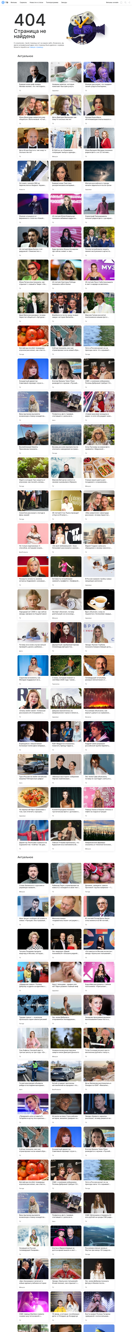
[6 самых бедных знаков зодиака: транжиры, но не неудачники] (33, 967)
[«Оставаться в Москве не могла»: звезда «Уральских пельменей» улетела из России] (99, 1142)
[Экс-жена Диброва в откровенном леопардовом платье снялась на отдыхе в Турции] (66, 1208)
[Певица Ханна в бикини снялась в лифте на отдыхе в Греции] (99, 802)
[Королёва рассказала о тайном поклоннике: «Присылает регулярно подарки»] (99, 1175)
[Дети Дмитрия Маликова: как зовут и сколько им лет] (66, 110)
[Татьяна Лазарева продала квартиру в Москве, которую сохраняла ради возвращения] (33, 1142)
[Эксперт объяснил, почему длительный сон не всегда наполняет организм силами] (66, 604)
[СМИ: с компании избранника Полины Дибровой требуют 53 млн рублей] (99, 374)
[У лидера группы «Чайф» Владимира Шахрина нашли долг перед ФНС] (33, 868)
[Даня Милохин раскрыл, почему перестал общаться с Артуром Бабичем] (33, 308)
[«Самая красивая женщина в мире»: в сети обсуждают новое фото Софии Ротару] (99, 406)
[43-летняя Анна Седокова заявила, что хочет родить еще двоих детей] (33, 901)
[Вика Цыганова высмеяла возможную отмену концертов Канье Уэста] (33, 406)
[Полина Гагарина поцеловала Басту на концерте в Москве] (66, 868)
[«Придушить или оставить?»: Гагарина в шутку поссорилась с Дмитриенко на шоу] (33, 1307)
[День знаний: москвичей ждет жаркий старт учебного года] (66, 1000)
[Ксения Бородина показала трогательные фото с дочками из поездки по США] (66, 802)
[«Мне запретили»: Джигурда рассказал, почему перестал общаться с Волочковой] (99, 505)
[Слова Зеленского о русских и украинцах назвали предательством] (33, 1076)
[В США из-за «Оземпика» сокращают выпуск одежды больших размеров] (66, 143)
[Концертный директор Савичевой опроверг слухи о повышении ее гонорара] (33, 374)
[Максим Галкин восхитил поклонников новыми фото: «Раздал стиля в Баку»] (99, 308)
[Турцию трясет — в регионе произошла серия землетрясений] (33, 1208)
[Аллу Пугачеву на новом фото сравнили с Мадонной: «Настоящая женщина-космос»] (99, 439)
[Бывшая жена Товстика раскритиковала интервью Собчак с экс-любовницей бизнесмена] (66, 176)
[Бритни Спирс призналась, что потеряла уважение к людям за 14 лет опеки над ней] (33, 1000)
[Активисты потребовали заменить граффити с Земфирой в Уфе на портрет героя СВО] (66, 571)
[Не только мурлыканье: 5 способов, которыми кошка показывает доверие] (33, 538)
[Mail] (3, 2)
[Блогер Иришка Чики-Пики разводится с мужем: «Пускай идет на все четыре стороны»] (66, 374)
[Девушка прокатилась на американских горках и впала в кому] (66, 703)
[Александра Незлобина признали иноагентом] (66, 967)
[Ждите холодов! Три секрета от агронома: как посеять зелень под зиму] (33, 472)
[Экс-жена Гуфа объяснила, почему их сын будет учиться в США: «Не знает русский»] (99, 769)
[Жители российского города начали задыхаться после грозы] (99, 176)
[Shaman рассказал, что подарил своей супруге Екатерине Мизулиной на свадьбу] (99, 77)
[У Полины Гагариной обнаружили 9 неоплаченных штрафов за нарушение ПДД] (99, 934)
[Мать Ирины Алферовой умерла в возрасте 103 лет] (33, 934)
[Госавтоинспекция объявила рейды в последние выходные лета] (33, 1274)
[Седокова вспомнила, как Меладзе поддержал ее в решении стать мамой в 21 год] (33, 670)
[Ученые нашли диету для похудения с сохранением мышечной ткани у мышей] (99, 472)
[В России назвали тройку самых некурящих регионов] (99, 571)
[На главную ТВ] (6, 2)
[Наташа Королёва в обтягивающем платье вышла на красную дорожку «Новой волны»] (99, 110)
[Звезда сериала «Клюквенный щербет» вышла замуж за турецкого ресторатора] (66, 934)
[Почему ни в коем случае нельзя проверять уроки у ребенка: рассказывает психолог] (33, 637)
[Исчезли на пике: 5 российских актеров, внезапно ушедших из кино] (66, 1307)
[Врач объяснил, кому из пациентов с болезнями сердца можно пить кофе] (99, 604)
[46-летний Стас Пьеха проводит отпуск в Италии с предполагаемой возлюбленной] (66, 505)
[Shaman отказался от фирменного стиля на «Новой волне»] (33, 209)
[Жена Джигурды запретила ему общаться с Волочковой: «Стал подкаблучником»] (33, 110)
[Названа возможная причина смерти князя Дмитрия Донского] (66, 1241)
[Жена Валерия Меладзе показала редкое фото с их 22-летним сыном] (99, 143)
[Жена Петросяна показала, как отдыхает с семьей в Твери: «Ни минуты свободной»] (33, 275)
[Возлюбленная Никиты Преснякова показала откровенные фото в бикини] (33, 439)
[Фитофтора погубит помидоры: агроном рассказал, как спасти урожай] (33, 341)
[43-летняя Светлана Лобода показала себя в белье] (66, 275)
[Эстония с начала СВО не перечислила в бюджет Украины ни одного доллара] (33, 176)
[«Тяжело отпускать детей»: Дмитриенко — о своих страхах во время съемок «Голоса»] (99, 868)
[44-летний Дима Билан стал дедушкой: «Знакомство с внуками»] (33, 242)
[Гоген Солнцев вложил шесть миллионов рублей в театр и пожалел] (99, 1241)
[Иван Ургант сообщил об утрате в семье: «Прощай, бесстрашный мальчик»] (33, 1109)
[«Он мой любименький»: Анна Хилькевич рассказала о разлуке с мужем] (66, 538)
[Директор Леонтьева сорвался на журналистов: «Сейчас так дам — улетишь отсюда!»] (33, 835)
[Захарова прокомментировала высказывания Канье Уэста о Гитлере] (99, 1208)
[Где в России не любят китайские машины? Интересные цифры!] (33, 769)
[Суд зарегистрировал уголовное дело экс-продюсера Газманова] (33, 1033)
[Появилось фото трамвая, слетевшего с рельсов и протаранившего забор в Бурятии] (66, 406)
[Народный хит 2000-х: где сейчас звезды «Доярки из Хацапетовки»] (33, 604)
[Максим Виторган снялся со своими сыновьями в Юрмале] (66, 472)
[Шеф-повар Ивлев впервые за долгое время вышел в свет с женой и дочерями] (99, 1000)
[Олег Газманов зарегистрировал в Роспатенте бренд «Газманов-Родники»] (66, 901)
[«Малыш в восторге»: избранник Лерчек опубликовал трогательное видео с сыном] (66, 769)
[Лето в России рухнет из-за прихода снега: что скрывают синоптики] (99, 341)
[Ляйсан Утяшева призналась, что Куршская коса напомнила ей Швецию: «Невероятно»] (66, 835)
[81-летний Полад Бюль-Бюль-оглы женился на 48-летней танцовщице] (99, 1109)
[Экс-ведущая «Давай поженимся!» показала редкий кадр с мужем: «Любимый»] (66, 1142)
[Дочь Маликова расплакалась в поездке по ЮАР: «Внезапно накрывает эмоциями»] (99, 1274)
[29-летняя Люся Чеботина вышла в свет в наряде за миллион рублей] (99, 275)
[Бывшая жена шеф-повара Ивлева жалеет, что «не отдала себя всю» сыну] (33, 77)
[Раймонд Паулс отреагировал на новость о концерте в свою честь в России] (66, 1076)
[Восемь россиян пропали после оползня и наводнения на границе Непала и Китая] (66, 439)
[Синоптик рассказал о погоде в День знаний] (33, 505)
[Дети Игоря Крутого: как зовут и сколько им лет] (33, 143)
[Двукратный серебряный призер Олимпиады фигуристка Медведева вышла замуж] (66, 637)
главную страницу (36, 47)
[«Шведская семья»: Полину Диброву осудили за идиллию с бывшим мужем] (33, 1175)
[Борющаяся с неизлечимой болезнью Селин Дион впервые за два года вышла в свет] (33, 736)
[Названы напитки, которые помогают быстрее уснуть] (66, 77)
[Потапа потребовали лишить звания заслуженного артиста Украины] (99, 242)
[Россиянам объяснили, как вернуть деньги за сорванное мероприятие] (99, 703)
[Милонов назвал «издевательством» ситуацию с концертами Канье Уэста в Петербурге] (66, 1109)
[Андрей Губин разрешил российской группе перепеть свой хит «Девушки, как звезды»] (99, 736)
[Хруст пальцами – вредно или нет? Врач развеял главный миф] (66, 1175)
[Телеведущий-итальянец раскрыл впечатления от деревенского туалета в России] (99, 670)
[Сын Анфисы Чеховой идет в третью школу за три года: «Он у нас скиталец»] (33, 1241)
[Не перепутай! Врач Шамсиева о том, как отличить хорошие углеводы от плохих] (33, 802)
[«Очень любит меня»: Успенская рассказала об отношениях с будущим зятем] (33, 703)
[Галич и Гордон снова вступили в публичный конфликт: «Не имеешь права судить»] (99, 967)
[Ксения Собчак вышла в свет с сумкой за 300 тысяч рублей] (99, 901)
